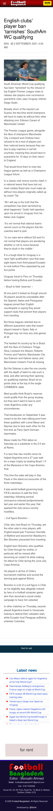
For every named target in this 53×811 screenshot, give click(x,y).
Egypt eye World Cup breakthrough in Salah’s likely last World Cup (28, 718)
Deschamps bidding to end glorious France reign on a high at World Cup (27, 688)
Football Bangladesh (21, 801)
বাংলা (47, 3)
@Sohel (33, 807)
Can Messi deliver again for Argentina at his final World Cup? (28, 680)
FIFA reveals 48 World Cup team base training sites (28, 695)
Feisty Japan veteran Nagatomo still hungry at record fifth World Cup (27, 711)
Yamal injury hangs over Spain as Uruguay (26, 703)
